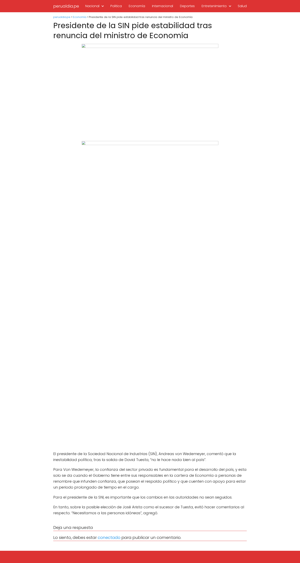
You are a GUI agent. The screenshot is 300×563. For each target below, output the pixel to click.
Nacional (92, 6)
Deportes (187, 6)
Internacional (162, 6)
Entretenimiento (214, 6)
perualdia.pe (66, 6)
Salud (242, 6)
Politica (116, 6)
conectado (109, 537)
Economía (137, 6)
